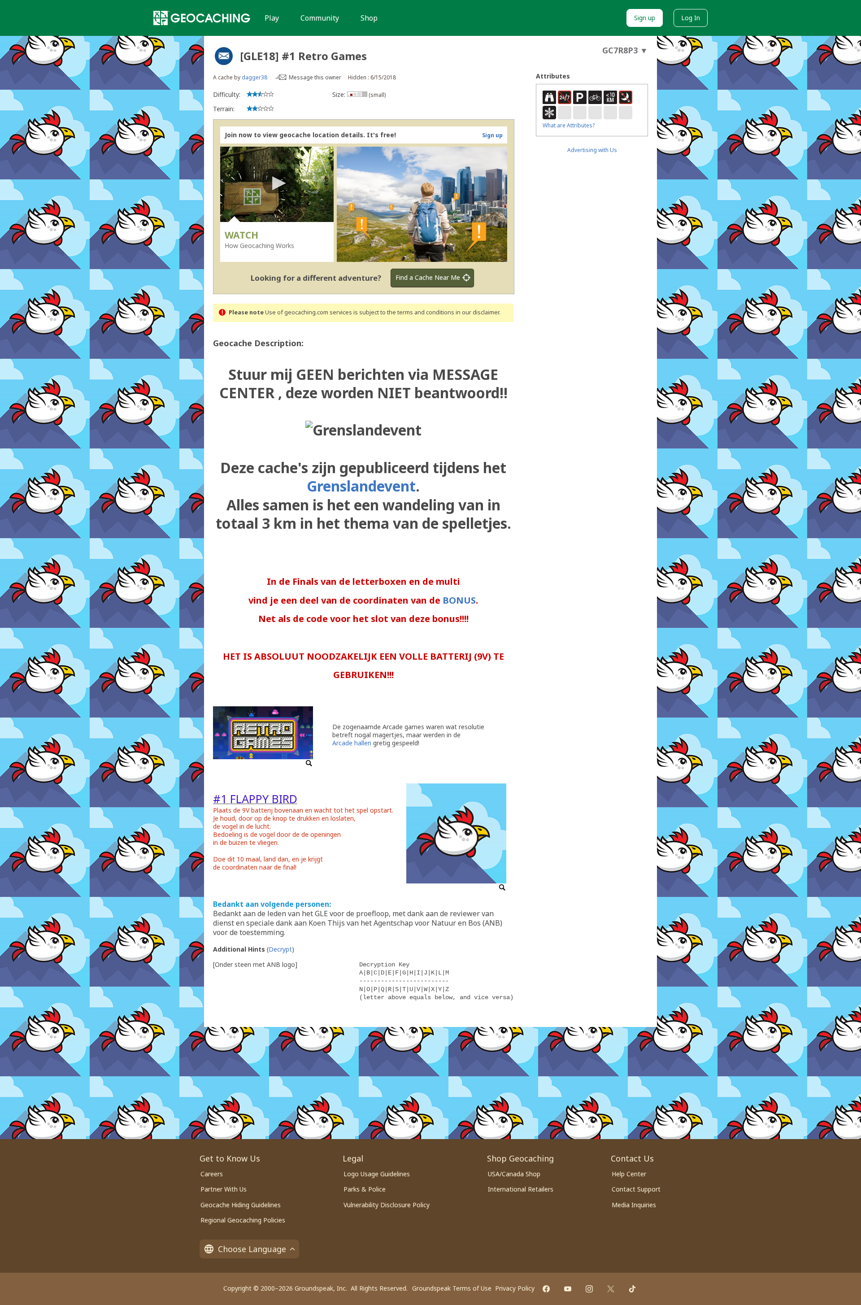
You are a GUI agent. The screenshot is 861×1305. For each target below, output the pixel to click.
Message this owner (315, 77)
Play (272, 18)
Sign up (644, 17)
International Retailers (520, 1189)
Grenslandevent (361, 486)
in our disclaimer (477, 312)
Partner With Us (223, 1189)
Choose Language (252, 1249)
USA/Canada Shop (514, 1174)
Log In (690, 17)
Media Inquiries (634, 1205)
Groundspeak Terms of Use (451, 1288)
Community (319, 18)
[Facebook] (546, 1288)
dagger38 (254, 77)
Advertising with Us (592, 150)
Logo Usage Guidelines (377, 1174)
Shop (369, 18)
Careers (211, 1174)
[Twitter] (610, 1288)
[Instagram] (589, 1288)
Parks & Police (365, 1189)
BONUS (459, 600)
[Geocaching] (201, 18)
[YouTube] (567, 1288)
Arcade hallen (351, 743)
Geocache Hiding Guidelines (240, 1205)
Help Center (629, 1174)
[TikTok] (632, 1288)
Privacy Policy (515, 1288)
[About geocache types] (224, 56)
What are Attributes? (569, 125)
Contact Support (636, 1189)
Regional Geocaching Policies (242, 1220)
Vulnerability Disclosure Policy (387, 1205)
